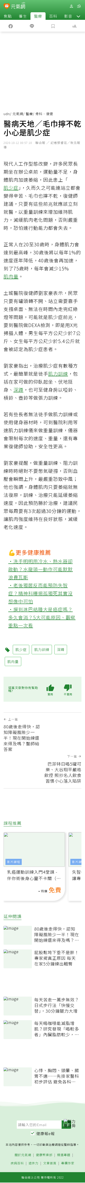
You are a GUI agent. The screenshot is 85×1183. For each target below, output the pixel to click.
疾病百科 (17, 1163)
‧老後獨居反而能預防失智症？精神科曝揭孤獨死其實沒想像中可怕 (40, 593)
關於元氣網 (23, 1155)
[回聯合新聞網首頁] (7, 7)
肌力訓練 (58, 373)
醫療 (38, 16)
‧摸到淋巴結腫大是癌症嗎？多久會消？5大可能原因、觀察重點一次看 (42, 617)
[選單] (79, 6)
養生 (23, 16)
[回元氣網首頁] (18, 6)
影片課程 (13, 862)
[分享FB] (10, 26)
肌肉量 (11, 276)
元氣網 (18, 113)
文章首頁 (49, 1163)
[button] (78, 16)
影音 (68, 16)
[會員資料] (71, 6)
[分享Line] (31, 26)
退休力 (33, 1163)
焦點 (8, 16)
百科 (53, 16)
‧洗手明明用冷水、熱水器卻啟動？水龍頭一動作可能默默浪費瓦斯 (40, 569)
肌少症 (11, 187)
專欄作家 (67, 1163)
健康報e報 (45, 1133)
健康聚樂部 (44, 1155)
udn (7, 113)
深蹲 (18, 389)
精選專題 (63, 1155)
